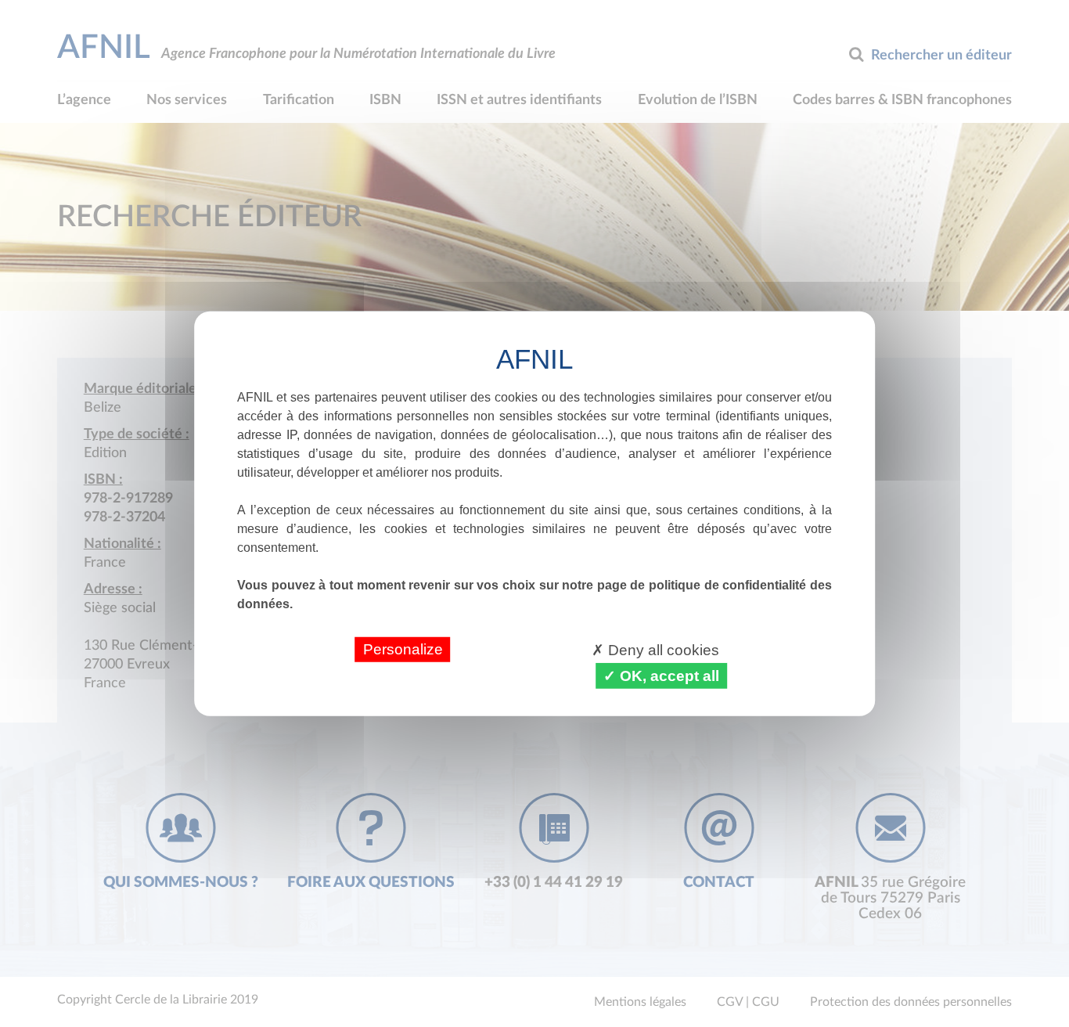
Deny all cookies (661, 649)
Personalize (403, 648)
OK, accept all (667, 675)
